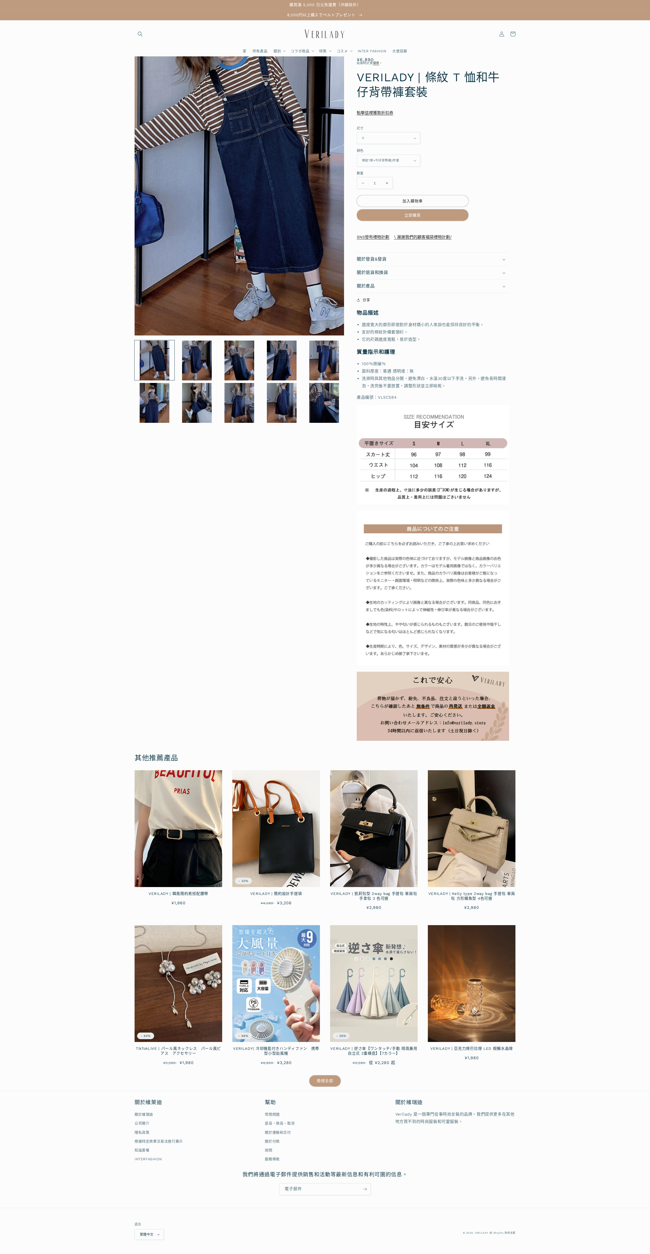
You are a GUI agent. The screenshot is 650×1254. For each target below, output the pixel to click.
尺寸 (360, 128)
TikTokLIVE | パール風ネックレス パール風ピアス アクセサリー (178, 1051)
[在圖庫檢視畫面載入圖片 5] (324, 360)
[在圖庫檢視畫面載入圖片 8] (239, 403)
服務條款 (272, 1159)
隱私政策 (142, 1132)
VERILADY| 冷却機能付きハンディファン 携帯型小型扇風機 (276, 1051)
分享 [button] (366, 300)
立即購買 (412, 215)
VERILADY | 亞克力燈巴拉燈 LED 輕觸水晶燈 (471, 1048)
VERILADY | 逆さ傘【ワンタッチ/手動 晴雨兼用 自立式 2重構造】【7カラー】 (373, 1051)
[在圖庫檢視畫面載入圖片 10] (324, 403)
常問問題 (272, 1114)
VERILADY (482, 1232)
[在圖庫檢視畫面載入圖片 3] (239, 360)
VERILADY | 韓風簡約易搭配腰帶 (178, 893)
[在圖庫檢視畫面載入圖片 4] (282, 360)
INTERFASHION (148, 1159)
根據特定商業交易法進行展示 (159, 1141)
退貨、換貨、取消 (280, 1123)
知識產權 (142, 1150)
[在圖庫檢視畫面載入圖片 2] (197, 360)
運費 (376, 63)
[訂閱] (364, 1189)
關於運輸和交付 (278, 1132)
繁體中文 (147, 1234)
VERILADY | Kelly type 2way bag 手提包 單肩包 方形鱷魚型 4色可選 (471, 896)
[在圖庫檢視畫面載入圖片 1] (154, 360)
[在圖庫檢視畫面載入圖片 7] (197, 403)
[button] (140, 34)
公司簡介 (142, 1123)
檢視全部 (325, 1081)
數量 (360, 173)
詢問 (268, 1150)
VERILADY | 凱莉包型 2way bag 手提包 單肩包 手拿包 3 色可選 (374, 896)
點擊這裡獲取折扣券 (375, 112)
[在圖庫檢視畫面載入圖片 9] (282, 403)
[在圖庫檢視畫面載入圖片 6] (154, 403)
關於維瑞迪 (144, 1114)
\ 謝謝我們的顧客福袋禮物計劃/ (423, 237)
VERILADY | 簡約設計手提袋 (276, 893)
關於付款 (272, 1141)
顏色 (360, 150)
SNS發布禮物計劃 (373, 237)
